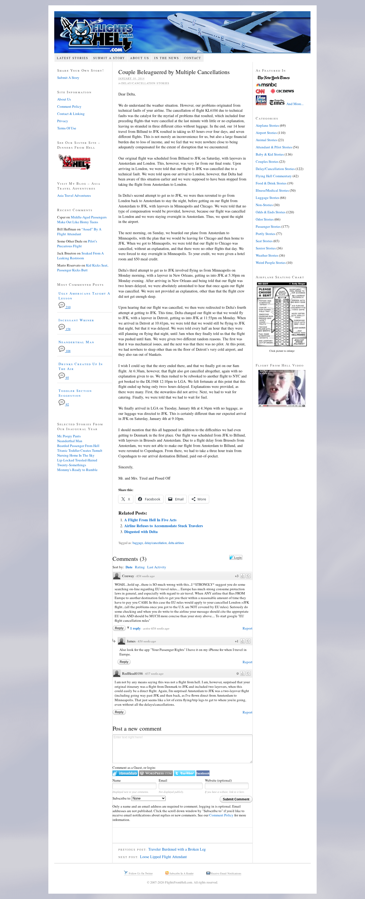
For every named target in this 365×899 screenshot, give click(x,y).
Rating (140, 567)
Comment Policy (221, 815)
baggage (138, 543)
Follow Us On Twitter (140, 873)
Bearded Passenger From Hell (78, 445)
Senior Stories (266, 248)
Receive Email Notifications (225, 873)
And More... (295, 103)
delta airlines (176, 543)
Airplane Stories (267, 125)
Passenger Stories (268, 226)
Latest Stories (72, 58)
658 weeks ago (146, 576)
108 (68, 351)
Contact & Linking (71, 113)
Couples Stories (267, 161)
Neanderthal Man (76, 341)
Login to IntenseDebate (125, 773)
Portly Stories (265, 233)
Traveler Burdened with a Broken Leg (177, 849)
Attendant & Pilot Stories (274, 147)
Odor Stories (265, 219)
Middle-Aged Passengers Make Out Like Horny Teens (82, 219)
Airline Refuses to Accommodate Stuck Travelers (163, 525)
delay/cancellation (156, 543)
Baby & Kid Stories (270, 154)
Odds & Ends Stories (270, 212)
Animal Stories (266, 139)
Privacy (62, 120)
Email (163, 780)
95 (67, 378)
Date (129, 566)
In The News (166, 58)
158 (68, 329)
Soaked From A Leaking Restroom (80, 255)
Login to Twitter (184, 773)
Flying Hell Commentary (274, 175)
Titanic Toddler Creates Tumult (79, 450)
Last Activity (156, 567)
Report (248, 628)
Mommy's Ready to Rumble (77, 469)
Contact (192, 58)
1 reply (136, 628)
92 (67, 404)
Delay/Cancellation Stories (145, 83)
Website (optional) (218, 780)
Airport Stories (266, 132)
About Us (139, 58)
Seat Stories (264, 240)
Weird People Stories (271, 262)
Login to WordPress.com (156, 773)
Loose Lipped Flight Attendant (163, 856)
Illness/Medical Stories (272, 190)
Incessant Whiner (76, 320)
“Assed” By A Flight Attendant (79, 231)
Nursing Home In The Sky (76, 455)
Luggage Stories (267, 197)
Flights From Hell (182, 32)
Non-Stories (264, 204)
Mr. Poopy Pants (69, 436)
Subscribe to (121, 798)
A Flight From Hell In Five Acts (150, 520)
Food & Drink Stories (271, 183)
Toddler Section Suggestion (75, 393)
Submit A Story (109, 58)
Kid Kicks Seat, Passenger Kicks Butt (82, 267)
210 (68, 307)
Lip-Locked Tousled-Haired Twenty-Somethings (77, 462)
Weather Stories (267, 255)
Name (116, 780)
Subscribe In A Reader (181, 873)
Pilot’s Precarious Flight (77, 243)
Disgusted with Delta (141, 531)
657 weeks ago (154, 674)
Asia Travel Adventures (74, 195)
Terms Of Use (66, 128)
